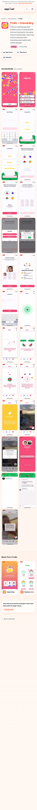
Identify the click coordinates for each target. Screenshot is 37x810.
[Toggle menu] (32, 9)
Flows (4, 19)
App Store (9, 52)
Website (8, 57)
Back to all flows (9, 619)
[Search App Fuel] (27, 9)
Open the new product (25, 3)
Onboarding (12, 19)
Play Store (23, 52)
